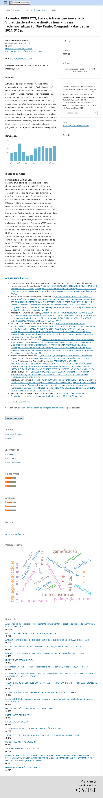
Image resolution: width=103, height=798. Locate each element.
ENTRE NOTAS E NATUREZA (17, 715)
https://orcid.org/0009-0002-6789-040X (18, 49)
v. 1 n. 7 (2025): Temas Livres (34, 10)
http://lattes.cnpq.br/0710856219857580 (23, 51)
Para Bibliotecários (12, 462)
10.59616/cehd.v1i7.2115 (21, 58)
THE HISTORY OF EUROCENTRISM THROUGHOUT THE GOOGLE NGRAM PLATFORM (42, 735)
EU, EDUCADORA (45, 355)
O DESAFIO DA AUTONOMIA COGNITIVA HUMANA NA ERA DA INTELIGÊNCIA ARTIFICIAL (44, 653)
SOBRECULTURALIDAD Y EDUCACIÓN (46, 371)
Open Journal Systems (15, 534)
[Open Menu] (5, 2)
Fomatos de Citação (72, 113)
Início (7, 10)
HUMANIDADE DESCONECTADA (19, 660)
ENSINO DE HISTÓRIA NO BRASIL (71, 393)
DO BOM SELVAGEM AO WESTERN (20, 742)
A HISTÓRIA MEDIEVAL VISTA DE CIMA (22, 748)
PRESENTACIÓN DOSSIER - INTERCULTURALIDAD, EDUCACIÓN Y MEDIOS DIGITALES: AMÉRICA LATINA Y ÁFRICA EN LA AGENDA (51, 364)
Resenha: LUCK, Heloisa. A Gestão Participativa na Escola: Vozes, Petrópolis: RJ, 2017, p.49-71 (46, 666)
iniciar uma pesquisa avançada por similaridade (45, 407)
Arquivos (16, 10)
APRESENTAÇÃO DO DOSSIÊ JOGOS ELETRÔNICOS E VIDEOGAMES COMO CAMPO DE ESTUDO (47, 640)
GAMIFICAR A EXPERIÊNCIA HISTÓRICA (22, 767)
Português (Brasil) (13, 434)
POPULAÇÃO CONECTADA (16, 721)
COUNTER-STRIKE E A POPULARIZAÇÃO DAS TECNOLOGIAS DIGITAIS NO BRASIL (41, 692)
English (8, 438)
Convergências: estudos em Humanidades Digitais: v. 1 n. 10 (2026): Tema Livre (46, 396)
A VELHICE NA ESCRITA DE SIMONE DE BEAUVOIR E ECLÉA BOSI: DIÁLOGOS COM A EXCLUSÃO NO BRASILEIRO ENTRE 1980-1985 (52, 314)
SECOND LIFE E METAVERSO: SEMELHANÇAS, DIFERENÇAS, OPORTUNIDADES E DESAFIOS (45, 646)
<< (6, 401)
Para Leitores (10, 454)
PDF (68, 41)
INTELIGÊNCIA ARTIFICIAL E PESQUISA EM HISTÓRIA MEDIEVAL (33, 728)
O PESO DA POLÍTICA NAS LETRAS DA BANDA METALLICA (30, 633)
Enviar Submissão (14, 418)
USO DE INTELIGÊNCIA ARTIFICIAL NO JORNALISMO (28, 708)
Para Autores (10, 458)
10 (25, 401)
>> (29, 401)
